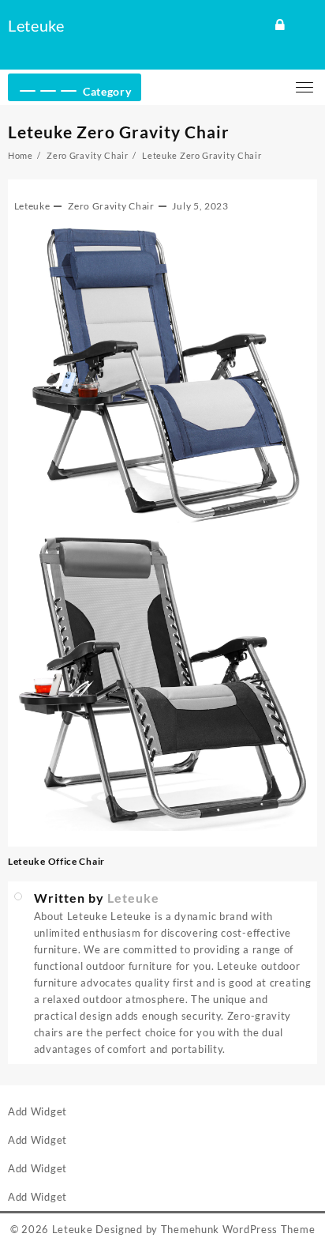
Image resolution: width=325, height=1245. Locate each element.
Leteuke (36, 25)
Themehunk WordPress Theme (238, 1229)
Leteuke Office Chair (57, 861)
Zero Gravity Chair (111, 206)
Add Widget (37, 1111)
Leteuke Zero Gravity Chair (119, 131)
